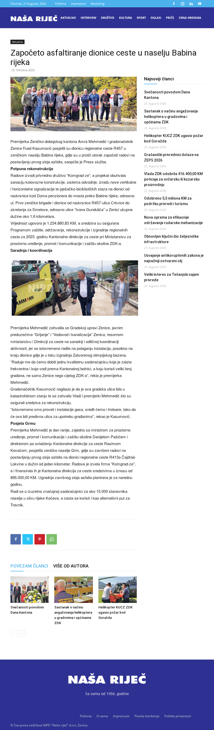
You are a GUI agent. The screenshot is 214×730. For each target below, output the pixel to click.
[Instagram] (182, 3)
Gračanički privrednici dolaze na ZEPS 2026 (171, 157)
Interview (88, 18)
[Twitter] (27, 539)
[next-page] (22, 633)
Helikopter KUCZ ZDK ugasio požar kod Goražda (115, 612)
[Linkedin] (191, 3)
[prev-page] (13, 633)
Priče (170, 18)
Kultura (125, 18)
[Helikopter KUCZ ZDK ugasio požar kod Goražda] (117, 590)
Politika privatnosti (177, 716)
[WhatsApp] (51, 539)
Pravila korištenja (146, 716)
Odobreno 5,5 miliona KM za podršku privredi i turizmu (168, 201)
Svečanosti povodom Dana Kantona (167, 95)
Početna (60, 3)
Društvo (107, 18)
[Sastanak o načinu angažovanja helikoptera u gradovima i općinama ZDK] (73, 590)
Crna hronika (190, 18)
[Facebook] (174, 3)
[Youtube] (200, 3)
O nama (102, 716)
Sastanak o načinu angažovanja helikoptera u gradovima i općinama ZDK (171, 116)
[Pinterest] (39, 539)
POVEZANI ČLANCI (29, 566)
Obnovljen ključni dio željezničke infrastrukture (171, 239)
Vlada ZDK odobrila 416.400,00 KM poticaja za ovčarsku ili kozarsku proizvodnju (173, 179)
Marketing (97, 3)
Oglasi (156, 18)
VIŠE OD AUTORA (70, 566)
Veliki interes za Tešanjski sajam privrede (171, 277)
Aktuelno (68, 18)
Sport (141, 18)
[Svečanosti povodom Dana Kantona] (29, 590)
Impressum (78, 3)
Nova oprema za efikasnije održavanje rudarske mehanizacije (173, 220)
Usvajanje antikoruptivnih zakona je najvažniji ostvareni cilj (174, 258)
